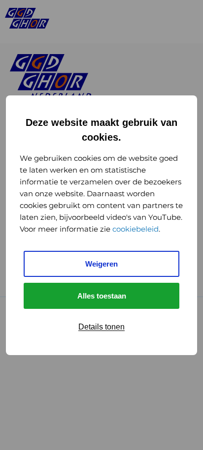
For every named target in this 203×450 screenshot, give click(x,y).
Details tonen (101, 327)
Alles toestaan (101, 296)
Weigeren (101, 264)
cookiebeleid (135, 229)
